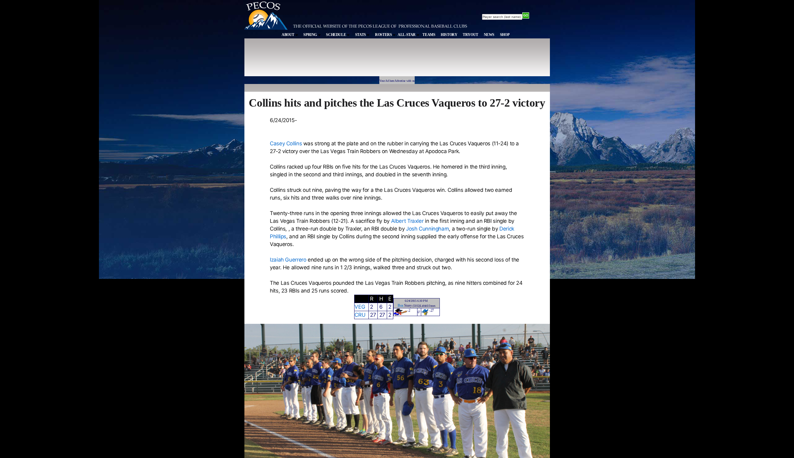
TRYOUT (470, 35)
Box (401, 305)
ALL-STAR (407, 35)
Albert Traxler (407, 221)
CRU (360, 315)
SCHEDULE (336, 35)
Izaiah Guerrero (288, 260)
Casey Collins (286, 143)
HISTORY (449, 35)
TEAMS (428, 35)
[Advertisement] (358, 60)
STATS (361, 35)
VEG (360, 307)
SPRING (310, 35)
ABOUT (288, 35)
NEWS (489, 35)
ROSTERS (384, 35)
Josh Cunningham (427, 229)
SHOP (505, 35)
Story (408, 305)
